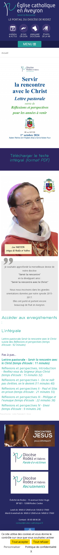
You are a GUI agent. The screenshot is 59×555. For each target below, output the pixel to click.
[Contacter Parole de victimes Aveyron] (29, 459)
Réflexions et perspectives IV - (26, 407)
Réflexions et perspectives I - (28, 381)
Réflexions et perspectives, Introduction (29, 371)
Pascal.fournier (5, 414)
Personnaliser (12, 547)
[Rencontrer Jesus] (29, 436)
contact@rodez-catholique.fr (29, 523)
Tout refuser (40, 542)
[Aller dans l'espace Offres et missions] (29, 483)
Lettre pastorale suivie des (29, 342)
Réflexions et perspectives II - (29, 390)
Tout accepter (20, 542)
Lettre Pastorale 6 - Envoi (21, 414)
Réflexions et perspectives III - (29, 398)
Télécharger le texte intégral (29, 158)
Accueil (5, 52)
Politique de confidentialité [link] (40, 547)
